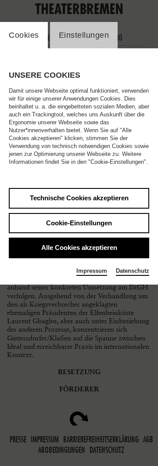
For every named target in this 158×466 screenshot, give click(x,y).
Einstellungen (84, 35)
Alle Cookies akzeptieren (79, 247)
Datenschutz (132, 270)
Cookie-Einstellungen (79, 223)
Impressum (91, 270)
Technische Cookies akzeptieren (79, 198)
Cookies (24, 35)
